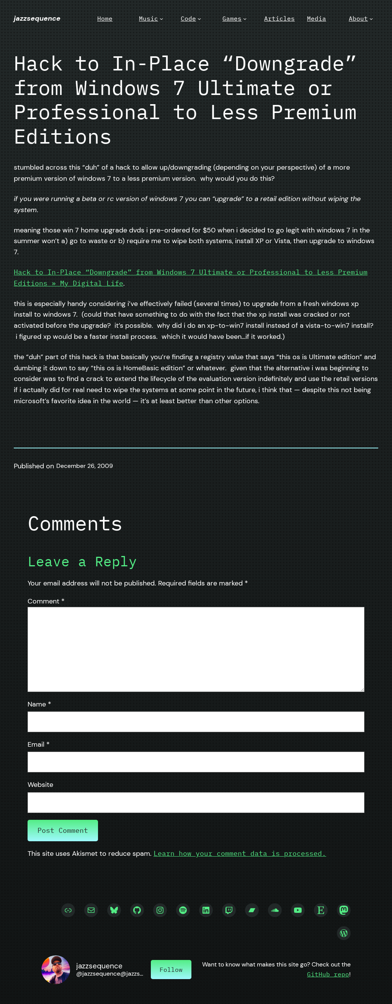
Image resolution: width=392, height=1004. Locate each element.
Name (39, 704)
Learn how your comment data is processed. (240, 853)
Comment (46, 601)
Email (39, 744)
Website (40, 784)
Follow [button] (171, 969)
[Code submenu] (199, 18)
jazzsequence (37, 18)
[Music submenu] (161, 18)
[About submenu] (371, 18)
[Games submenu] (245, 18)
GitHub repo (328, 974)
